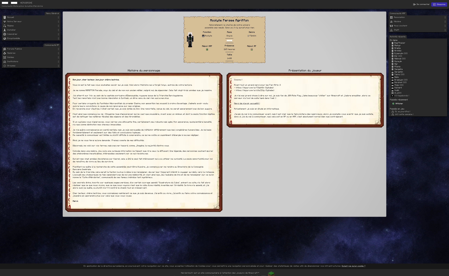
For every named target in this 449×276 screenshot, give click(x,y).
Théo (396, 85)
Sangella (398, 69)
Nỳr (396, 64)
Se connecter (423, 4)
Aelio (396, 77)
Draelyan (398, 80)
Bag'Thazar (399, 43)
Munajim (398, 61)
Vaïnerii (398, 88)
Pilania (397, 66)
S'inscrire (441, 4)
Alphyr (397, 45)
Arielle (397, 48)
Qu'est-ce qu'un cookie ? (353, 266)
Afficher (399, 103)
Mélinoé (397, 59)
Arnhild (397, 51)
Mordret (398, 82)
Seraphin (398, 72)
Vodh (396, 90)
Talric (397, 74)
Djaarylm (398, 53)
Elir (396, 56)
